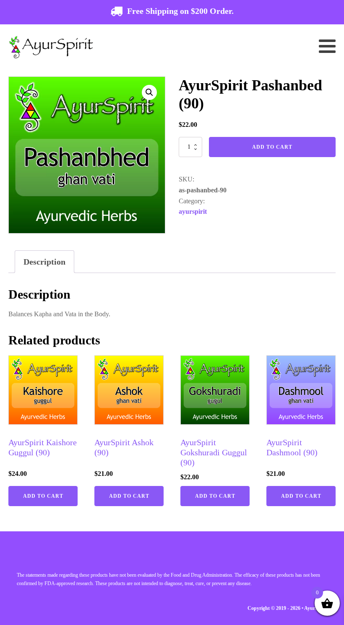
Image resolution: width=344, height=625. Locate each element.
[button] (149, 92)
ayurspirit (193, 211)
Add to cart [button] (43, 496)
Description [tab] (44, 261)
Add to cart (272, 147)
